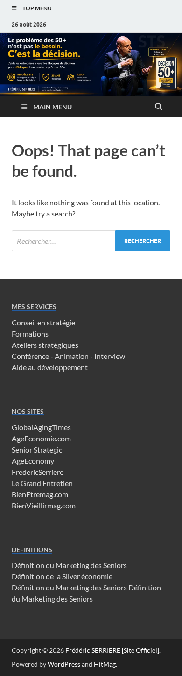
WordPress (64, 664)
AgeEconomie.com (41, 438)
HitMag (105, 664)
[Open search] (159, 107)
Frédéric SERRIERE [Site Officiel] (112, 650)
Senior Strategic (37, 449)
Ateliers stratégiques (45, 344)
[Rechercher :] (91, 240)
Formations (30, 333)
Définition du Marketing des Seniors (69, 565)
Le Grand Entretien (42, 483)
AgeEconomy (33, 460)
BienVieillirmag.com (44, 505)
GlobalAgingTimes (41, 427)
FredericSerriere (37, 471)
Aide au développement (50, 367)
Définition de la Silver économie (62, 576)
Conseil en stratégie (43, 322)
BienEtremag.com (40, 494)
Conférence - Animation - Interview (68, 356)
